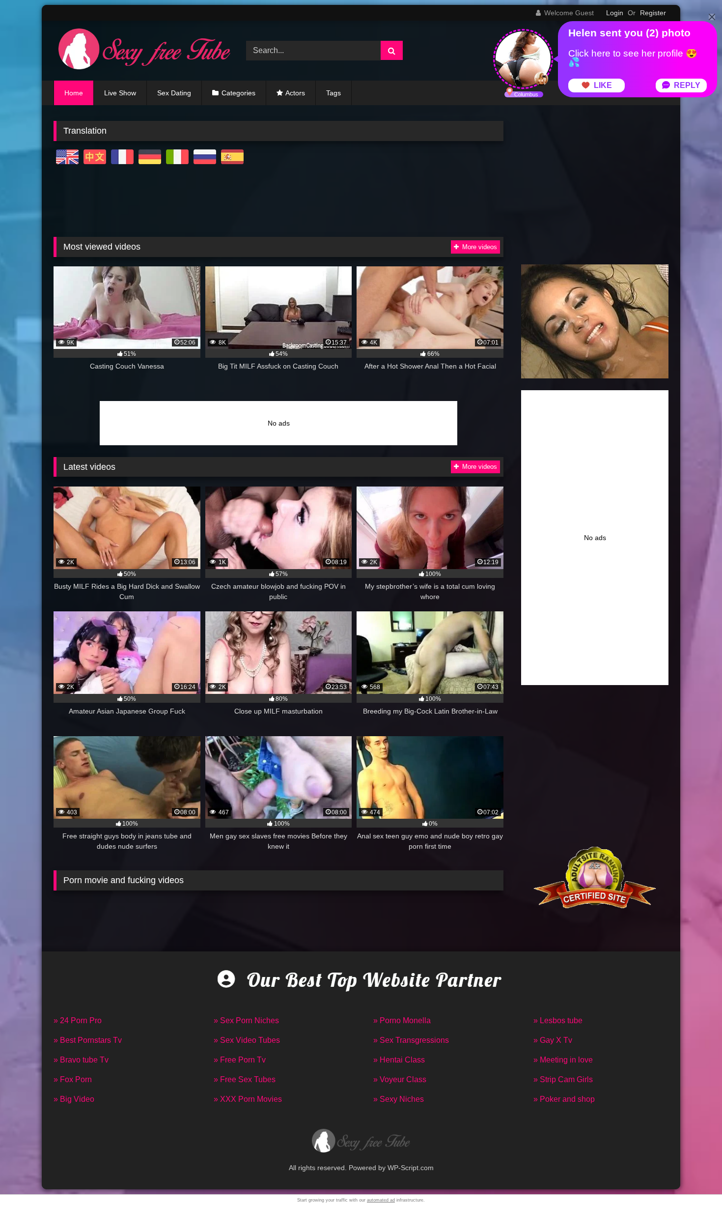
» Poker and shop (564, 1099)
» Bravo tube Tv (81, 1060)
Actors (295, 93)
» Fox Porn (73, 1079)
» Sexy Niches (398, 1099)
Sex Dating (174, 93)
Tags (333, 93)
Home (73, 93)
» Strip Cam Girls (563, 1079)
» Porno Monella (402, 1020)
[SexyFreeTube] (142, 51)
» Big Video (74, 1099)
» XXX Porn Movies (248, 1099)
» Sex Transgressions (411, 1040)
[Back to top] (691, 1176)
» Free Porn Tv (240, 1060)
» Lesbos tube (558, 1020)
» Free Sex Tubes (245, 1079)
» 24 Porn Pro (78, 1020)
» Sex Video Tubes (247, 1040)
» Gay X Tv (552, 1040)
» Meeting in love (563, 1060)
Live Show (120, 93)
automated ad (381, 1200)
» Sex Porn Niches (246, 1020)
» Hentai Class (399, 1060)
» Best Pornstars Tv (88, 1040)
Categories (238, 93)
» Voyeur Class (399, 1079)
